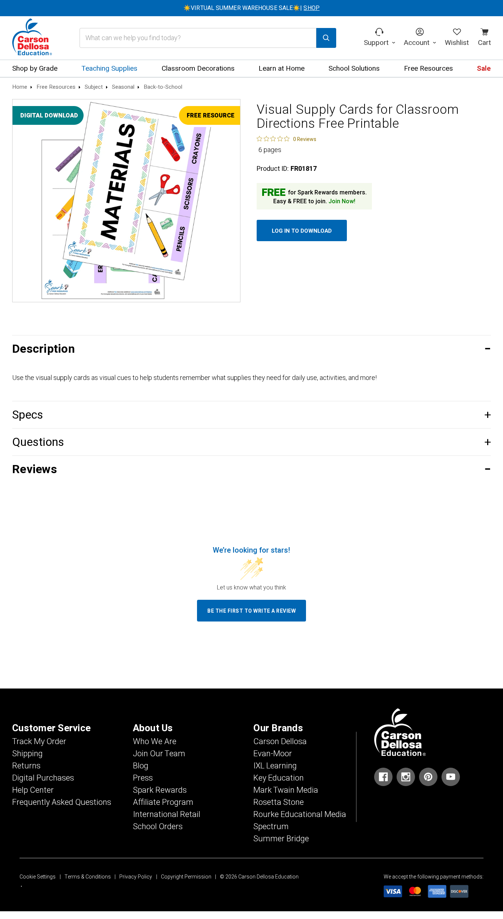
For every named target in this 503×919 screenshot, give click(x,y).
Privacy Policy (135, 877)
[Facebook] (383, 777)
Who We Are (154, 741)
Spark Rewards (160, 790)
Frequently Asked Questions (61, 802)
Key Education (278, 778)
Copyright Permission (186, 877)
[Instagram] (406, 777)
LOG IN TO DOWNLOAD (302, 231)
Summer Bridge (281, 839)
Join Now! (341, 201)
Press (143, 778)
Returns (26, 766)
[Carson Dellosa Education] (32, 37)
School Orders (158, 826)
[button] (251, 349)
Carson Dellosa (280, 741)
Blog (140, 766)
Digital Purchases (43, 778)
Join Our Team (159, 754)
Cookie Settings (38, 877)
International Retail (166, 814)
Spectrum (271, 826)
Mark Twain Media (285, 790)
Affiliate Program (163, 802)
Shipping (27, 754)
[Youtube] (451, 777)
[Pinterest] (428, 777)
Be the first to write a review (251, 611)
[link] (286, 138)
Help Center (33, 790)
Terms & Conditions (87, 877)
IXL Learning (275, 766)
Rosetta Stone (278, 802)
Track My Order (39, 741)
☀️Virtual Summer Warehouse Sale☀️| (251, 8)
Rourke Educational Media (299, 814)
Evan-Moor (272, 754)
